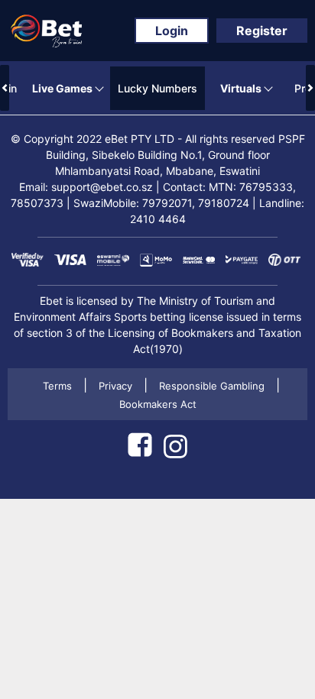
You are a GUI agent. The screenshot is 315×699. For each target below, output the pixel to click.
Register (261, 30)
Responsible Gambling (212, 386)
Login (171, 30)
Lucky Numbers (157, 88)
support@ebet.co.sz (102, 186)
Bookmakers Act (157, 404)
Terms (57, 386)
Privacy (115, 386)
